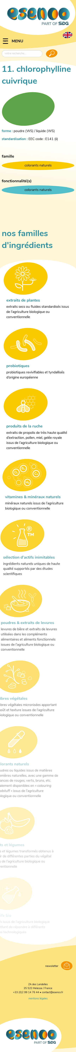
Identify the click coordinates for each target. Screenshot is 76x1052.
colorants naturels (38, 165)
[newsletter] (66, 966)
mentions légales (38, 998)
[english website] (67, 35)
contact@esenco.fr (52, 992)
